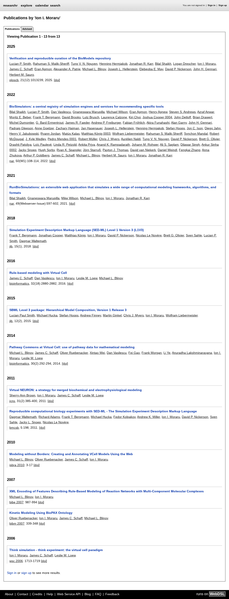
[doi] (57, 80)
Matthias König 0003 (95, 133)
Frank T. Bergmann (46, 117)
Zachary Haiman (67, 128)
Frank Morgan (152, 353)
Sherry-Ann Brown (22, 395)
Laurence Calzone (114, 117)
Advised (27, 29)
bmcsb (14, 427)
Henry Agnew (158, 112)
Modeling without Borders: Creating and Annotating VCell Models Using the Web (71, 454)
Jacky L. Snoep (30, 422)
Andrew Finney (90, 315)
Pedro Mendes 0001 (62, 139)
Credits (37, 594)
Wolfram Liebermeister (128, 133)
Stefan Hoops (175, 128)
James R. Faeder (77, 122)
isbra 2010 (16, 465)
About (9, 594)
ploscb (14, 80)
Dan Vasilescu (61, 112)
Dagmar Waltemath (33, 241)
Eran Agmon (43, 69)
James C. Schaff (21, 69)
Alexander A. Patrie (67, 69)
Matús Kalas (71, 133)
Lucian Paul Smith (22, 315)
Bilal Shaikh (163, 63)
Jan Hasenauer (91, 128)
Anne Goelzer (44, 128)
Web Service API (69, 594)
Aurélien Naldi (131, 139)
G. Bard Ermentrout (50, 122)
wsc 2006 (16, 561)
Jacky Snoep (27, 150)
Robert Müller (87, 139)
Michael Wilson (117, 112)
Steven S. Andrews (182, 112)
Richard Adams (49, 417)
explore (26, 5)
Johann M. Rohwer (145, 144)
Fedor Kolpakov (124, 417)
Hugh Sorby (46, 150)
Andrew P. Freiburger (106, 122)
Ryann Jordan (50, 133)
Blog (88, 594)
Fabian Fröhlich (134, 122)
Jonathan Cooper (50, 235)
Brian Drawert (202, 117)
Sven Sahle (194, 235)
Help (50, 594)
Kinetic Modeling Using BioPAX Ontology (40, 513)
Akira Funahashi (158, 122)
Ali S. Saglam (169, 144)
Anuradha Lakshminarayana (192, 353)
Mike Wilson (69, 198)
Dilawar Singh (190, 144)
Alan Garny (179, 122)
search (55, 5)
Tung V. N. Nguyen (84, 63)
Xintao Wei (97, 353)
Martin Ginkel (112, 315)
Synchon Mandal (196, 133)
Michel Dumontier (21, 122)
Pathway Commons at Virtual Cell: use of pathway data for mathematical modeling (72, 347)
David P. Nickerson (178, 69)
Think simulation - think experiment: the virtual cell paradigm (56, 550)
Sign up (222, 5)
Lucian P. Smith (20, 63)
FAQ (98, 594)
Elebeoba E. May (151, 69)
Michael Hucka (47, 315)
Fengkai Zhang (189, 150)
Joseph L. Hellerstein (123, 69)
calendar (42, 5)
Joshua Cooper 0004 (157, 117)
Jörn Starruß (92, 150)
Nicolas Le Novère (149, 235)
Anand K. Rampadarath (113, 144)
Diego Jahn (213, 128)
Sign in (211, 5)
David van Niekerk (143, 150)
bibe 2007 (16, 502)
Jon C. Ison (195, 128)
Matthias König (75, 235)
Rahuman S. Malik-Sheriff (51, 63)
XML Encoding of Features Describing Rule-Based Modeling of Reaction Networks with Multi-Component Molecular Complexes (106, 491)
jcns (12, 401)
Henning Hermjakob (113, 63)
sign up (26, 573)
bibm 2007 (16, 523)
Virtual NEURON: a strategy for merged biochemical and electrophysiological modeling (75, 390)
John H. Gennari (204, 69)
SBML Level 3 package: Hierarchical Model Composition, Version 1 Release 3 (68, 310)
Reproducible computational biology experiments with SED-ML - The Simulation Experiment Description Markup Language (103, 411)
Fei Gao (134, 353)
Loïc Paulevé (42, 144)
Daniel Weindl (167, 150)
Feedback (112, 594)
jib (11, 246)
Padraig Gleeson (21, 128)
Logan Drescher (184, 63)
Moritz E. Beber (20, 117)
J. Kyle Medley (35, 139)
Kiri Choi (135, 117)
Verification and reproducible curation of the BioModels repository (60, 58)
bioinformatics (19, 283)
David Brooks (71, 117)
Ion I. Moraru (206, 63)
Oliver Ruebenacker (74, 353)
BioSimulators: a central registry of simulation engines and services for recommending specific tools (86, 106)
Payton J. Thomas (115, 150)
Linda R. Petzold (65, 144)
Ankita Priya (86, 144)
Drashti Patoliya (20, 144)
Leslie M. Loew (86, 278)
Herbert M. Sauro (21, 74)
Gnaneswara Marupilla (89, 112)
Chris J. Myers (109, 139)
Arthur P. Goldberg (36, 155)
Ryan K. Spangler (69, 150)
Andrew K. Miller (148, 417)
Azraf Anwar (205, 112)
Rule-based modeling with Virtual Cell (38, 273)
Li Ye (166, 353)
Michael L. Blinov (94, 69)
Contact (22, 594)
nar (11, 161)
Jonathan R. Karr (141, 63)
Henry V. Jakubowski (24, 133)
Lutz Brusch (91, 117)
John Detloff (182, 117)
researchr (10, 5)
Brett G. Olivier (209, 139)
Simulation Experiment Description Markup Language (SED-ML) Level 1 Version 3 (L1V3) (76, 230)
